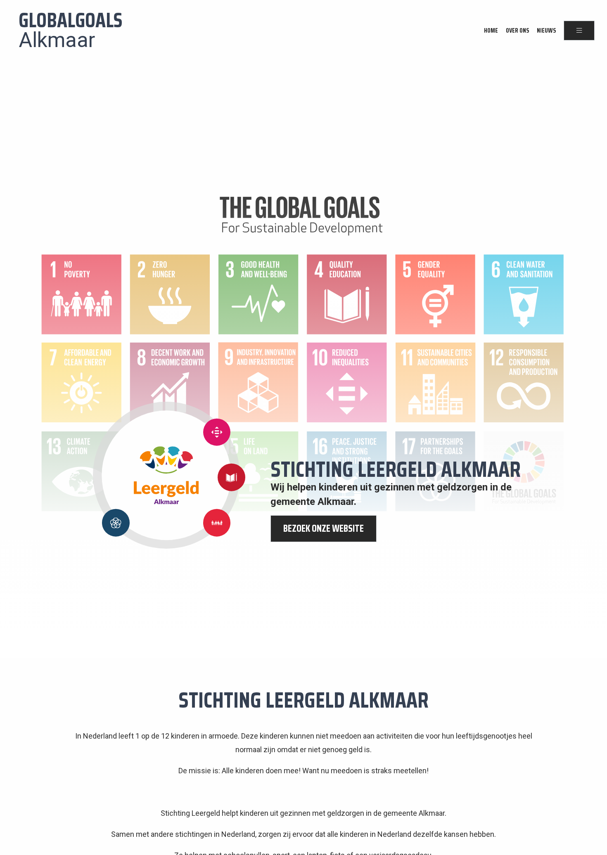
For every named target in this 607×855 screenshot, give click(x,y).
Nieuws (546, 31)
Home (491, 31)
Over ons (517, 31)
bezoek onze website (323, 528)
